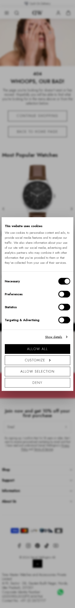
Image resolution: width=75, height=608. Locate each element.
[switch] (64, 294)
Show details (53, 337)
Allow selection (37, 371)
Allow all (37, 348)
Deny (37, 382)
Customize (35, 360)
